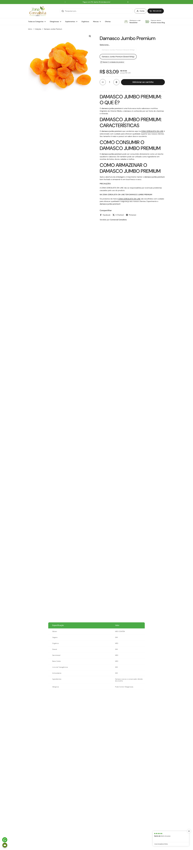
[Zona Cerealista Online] (37, 11)
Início (30, 29)
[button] (155, 11)
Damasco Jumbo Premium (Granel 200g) (118, 50)
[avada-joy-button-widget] (4, 845)
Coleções (38, 29)
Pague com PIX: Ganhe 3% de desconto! (96, 2)
